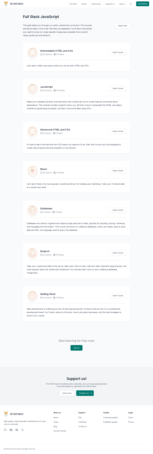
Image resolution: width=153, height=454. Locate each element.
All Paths (73, 4)
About (84, 4)
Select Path (122, 26)
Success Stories (60, 431)
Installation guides (110, 422)
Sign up (76, 348)
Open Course (118, 52)
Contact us (82, 426)
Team (56, 422)
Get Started (142, 4)
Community (96, 4)
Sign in (122, 4)
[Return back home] (14, 4)
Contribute (82, 422)
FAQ (80, 417)
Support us (110, 4)
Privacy (131, 422)
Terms (130, 417)
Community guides (110, 417)
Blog (55, 426)
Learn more (66, 393)
